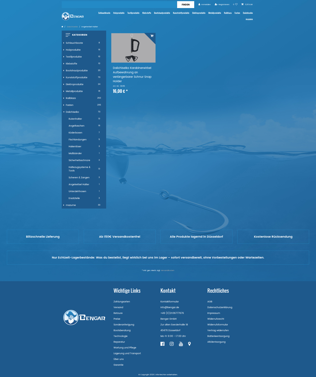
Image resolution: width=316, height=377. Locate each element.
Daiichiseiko (248, 12)
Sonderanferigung (124, 325)
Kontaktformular (169, 302)
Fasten (237, 12)
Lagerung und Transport (127, 353)
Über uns (119, 359)
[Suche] (185, 4)
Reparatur (119, 342)
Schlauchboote (104, 12)
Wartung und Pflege (125, 348)
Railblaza (228, 12)
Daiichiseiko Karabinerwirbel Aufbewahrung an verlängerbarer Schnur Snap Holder (132, 75)
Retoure (118, 313)
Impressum (213, 313)
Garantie (118, 365)
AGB (209, 302)
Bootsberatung (122, 330)
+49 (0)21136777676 (172, 313)
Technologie (121, 336)
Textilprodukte (133, 12)
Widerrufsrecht (215, 319)
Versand (118, 307)
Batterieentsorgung (218, 336)
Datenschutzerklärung (219, 307)
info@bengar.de (169, 307)
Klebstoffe (146, 12)
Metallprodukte (214, 12)
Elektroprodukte (198, 12)
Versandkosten (167, 270)
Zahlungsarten (122, 302)
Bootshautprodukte (162, 12)
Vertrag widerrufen (218, 330)
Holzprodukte (118, 12)
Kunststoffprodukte (181, 12)
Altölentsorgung (216, 342)
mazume (249, 19)
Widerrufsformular (217, 325)
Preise (117, 319)
